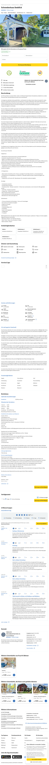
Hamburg (25, 337)
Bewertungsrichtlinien (5, 523)
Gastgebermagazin (40, 740)
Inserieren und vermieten (42, 738)
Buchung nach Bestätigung (24, 65)
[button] (44, 1)
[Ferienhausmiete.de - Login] (42, 1)
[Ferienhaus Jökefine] (8, 688)
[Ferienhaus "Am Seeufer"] (24, 688)
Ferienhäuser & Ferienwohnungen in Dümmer (11, 728)
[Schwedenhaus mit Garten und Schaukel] (24, 30)
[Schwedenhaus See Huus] (8, 662)
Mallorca (3, 742)
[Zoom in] (46, 266)
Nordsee (3, 738)
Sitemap (3, 747)
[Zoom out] (46, 268)
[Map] (24, 282)
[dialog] (36, 753)
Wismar (14, 337)
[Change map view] (3, 266)
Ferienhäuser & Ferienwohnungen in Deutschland (11, 716)
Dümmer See (41, 330)
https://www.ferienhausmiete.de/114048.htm (37, 723)
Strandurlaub (35, 713)
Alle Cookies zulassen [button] (36, 759)
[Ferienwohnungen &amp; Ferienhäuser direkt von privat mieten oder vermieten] (2, 1)
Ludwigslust (31, 337)
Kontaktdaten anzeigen (31, 84)
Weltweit (3, 745)
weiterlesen (3, 483)
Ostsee (20, 337)
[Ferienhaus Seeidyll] (40, 688)
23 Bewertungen (10, 10)
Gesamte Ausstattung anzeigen (7, 257)
